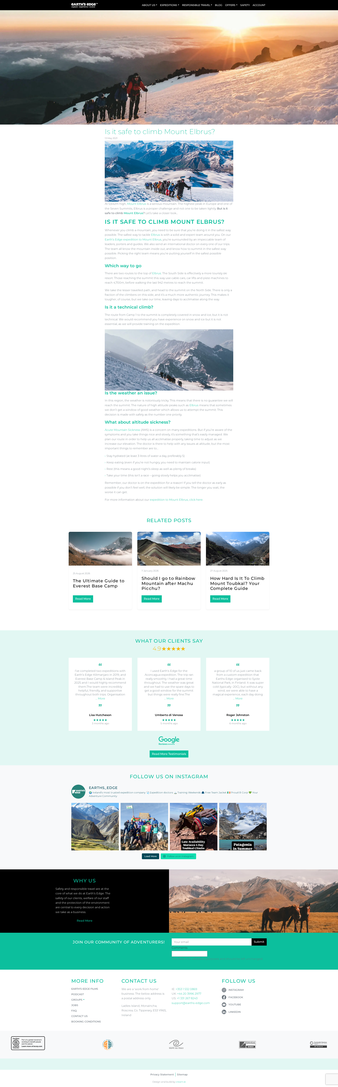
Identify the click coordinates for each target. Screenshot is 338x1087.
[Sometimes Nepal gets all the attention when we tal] (95, 826)
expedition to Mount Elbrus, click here (176, 499)
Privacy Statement (162, 1074)
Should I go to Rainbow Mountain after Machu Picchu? (168, 583)
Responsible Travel (196, 5)
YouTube (235, 1004)
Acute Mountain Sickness (122, 430)
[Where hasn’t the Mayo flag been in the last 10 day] (144, 826)
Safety (245, 5)
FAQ (74, 1010)
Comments (179, 947)
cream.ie (181, 1081)
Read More (83, 598)
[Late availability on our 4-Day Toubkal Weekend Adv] (193, 826)
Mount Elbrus (136, 203)
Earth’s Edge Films (84, 988)
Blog (218, 5)
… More (100, 698)
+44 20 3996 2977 (189, 993)
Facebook (236, 997)
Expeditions (168, 5)
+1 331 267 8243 (187, 998)
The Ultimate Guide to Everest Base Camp (98, 583)
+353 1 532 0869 (186, 989)
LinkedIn (235, 1011)
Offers (230, 5)
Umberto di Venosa (169, 715)
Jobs (74, 1005)
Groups (76, 999)
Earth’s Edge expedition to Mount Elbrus (133, 239)
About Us (148, 5)
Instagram (236, 989)
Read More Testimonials (169, 754)
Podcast (77, 994)
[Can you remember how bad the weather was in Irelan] (243, 826)
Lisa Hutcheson (100, 715)
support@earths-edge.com (191, 1003)
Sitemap (182, 1074)
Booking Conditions (86, 1021)
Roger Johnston (237, 715)
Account (259, 5)
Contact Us (79, 1016)
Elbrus (155, 234)
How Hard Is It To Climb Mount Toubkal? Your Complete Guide (237, 583)
